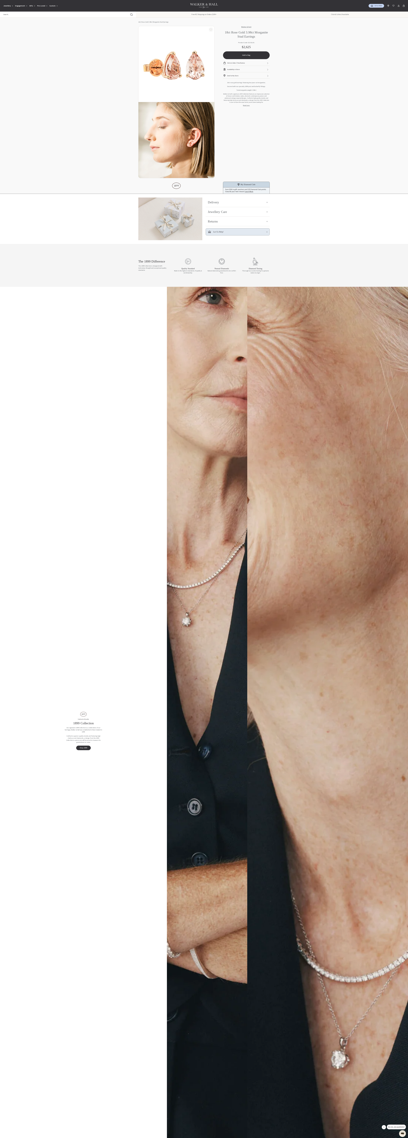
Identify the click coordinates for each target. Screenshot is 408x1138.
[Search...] (131, 14)
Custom (52, 6)
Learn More (249, 191)
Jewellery (7, 6)
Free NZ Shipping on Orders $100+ (203, 14)
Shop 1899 (83, 748)
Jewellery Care (217, 212)
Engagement (20, 6)
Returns (213, 221)
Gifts (31, 6)
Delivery (213, 202)
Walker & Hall (246, 27)
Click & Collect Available (340, 14)
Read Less (246, 106)
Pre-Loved (41, 6)
